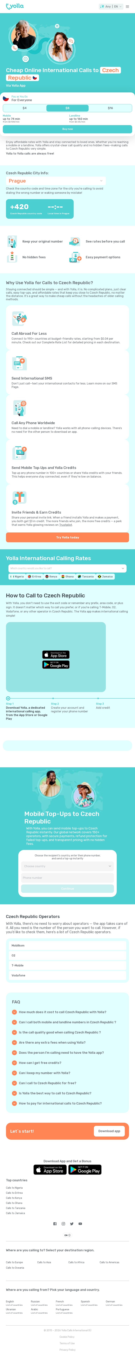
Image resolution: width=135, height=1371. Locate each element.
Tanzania (88, 576)
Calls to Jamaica (15, 1213)
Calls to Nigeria (14, 1187)
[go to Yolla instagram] (63, 1224)
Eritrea (36, 576)
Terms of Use (67, 1343)
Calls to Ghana (14, 1203)
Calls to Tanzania (15, 1208)
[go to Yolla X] (72, 1224)
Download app (109, 1131)
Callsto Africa (76, 1262)
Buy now (67, 129)
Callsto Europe (14, 1262)
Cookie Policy (67, 1336)
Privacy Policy (68, 1349)
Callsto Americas (109, 1262)
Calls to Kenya (14, 1198)
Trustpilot (65, 525)
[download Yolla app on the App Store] (56, 654)
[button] (111, 7)
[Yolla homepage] (15, 6)
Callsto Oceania (15, 1267)
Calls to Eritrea (14, 1192)
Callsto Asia (44, 1262)
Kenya (53, 576)
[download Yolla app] (50, 1170)
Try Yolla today (67, 537)
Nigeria (19, 576)
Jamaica (107, 576)
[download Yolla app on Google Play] (56, 664)
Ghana (70, 576)
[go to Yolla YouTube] (80, 1224)
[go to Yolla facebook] (55, 1224)
